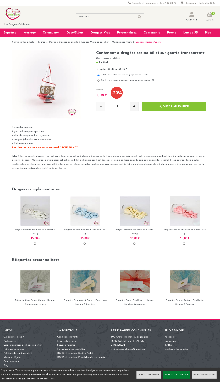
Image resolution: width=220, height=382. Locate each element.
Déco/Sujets (75, 32)
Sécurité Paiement (66, 345)
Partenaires (9, 341)
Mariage (29, 32)
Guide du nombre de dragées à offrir (22, 345)
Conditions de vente (67, 337)
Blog (208, 32)
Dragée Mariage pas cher (95, 42)
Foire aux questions (13, 349)
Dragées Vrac (100, 32)
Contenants (152, 32)
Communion (51, 32)
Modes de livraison (67, 341)
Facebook (170, 337)
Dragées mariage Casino (148, 42)
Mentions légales (12, 357)
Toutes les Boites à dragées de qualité (58, 42)
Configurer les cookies (176, 349)
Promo (171, 32)
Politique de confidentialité (17, 353)
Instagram (170, 341)
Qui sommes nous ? (13, 337)
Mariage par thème (122, 42)
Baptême (9, 32)
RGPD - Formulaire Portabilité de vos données (81, 357)
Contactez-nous (11, 361)
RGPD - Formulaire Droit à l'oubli (75, 353)
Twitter (168, 345)
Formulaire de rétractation (71, 349)
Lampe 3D (190, 32)
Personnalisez (127, 32)
